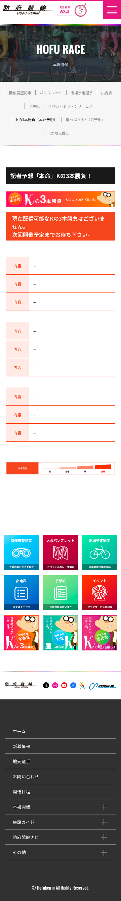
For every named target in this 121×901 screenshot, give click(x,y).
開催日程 (21, 791)
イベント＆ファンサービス (70, 106)
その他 (19, 852)
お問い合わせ (26, 776)
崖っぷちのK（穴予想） (85, 119)
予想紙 (34, 106)
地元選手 (21, 761)
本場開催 (21, 806)
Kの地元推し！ (60, 133)
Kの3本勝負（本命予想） (36, 119)
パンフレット (51, 92)
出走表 (106, 92)
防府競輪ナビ (26, 837)
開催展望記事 (20, 92)
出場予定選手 (82, 92)
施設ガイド (24, 822)
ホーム (19, 731)
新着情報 (21, 746)
